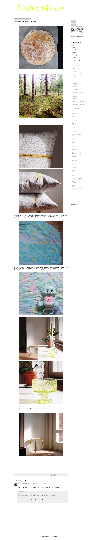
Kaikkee (74, 76)
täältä (27, 217)
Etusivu (41, 525)
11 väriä (74, 113)
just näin (74, 127)
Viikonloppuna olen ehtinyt (77, 84)
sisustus (74, 164)
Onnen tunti (75, 95)
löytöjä (73, 145)
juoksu (73, 126)
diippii (73, 116)
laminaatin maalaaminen (77, 139)
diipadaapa (74, 115)
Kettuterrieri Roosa (76, 134)
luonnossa (74, 144)
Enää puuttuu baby (77, 73)
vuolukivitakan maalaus (77, 182)
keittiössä (74, 131)
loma (73, 142)
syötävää (74, 167)
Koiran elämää (76, 65)
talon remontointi (76, 168)
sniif (73, 166)
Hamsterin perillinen (77, 66)
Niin (74, 106)
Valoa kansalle (76, 70)
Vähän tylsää (76, 82)
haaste (73, 117)
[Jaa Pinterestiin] (55, 475)
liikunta (74, 141)
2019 (73, 47)
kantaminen (74, 128)
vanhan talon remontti (77, 178)
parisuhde (74, 156)
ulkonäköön (74, 175)
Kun (73, 80)
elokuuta (75, 108)
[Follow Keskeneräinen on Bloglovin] (75, 205)
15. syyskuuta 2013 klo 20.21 (39, 494)
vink (73, 181)
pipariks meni (75, 160)
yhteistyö (74, 184)
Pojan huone (75, 87)
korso (73, 137)
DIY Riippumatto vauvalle (78, 104)
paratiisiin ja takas (76, 153)
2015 (73, 54)
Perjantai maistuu (77, 99)
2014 (73, 55)
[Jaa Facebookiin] (54, 475)
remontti (74, 163)
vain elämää (74, 177)
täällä (58, 216)
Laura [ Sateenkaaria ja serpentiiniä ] (27, 483)
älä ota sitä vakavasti (77, 188)
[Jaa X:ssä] (53, 475)
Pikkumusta (75, 96)
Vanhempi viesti (64, 525)
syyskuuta (75, 63)
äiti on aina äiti (76, 185)
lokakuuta (75, 62)
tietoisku (74, 173)
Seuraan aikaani (76, 71)
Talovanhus (75, 89)
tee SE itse (74, 171)
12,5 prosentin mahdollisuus (76, 78)
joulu (73, 123)
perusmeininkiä (75, 159)
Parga (73, 155)
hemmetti (74, 119)
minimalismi (74, 149)
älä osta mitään (75, 186)
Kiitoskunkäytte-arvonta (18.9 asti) (78, 93)
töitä (73, 174)
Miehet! (73, 148)
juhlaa (73, 124)
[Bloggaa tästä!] (52, 475)
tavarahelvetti (75, 170)
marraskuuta (76, 60)
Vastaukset (21, 491)
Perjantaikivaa (76, 86)
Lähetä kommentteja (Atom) (24, 527)
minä (73, 150)
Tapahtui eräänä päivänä (78, 101)
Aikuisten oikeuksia (77, 74)
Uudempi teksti (18, 525)
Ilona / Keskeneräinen (26, 494)
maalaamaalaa (74, 146)
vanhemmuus (74, 179)
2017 (73, 50)
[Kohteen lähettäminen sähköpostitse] (50, 475)
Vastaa (19, 489)
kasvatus (74, 130)
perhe (73, 157)
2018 (73, 49)
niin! (73, 152)
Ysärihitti (75, 103)
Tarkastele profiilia (75, 37)
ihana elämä (74, 120)
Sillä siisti (76, 68)
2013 (73, 57)
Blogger (59, 536)
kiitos (73, 135)
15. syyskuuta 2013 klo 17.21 (43, 483)
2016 (73, 52)
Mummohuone (75, 98)
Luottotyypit (76, 91)
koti (73, 138)
